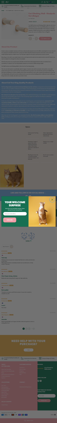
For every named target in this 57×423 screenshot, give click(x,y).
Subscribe (10, 220)
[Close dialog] (52, 199)
